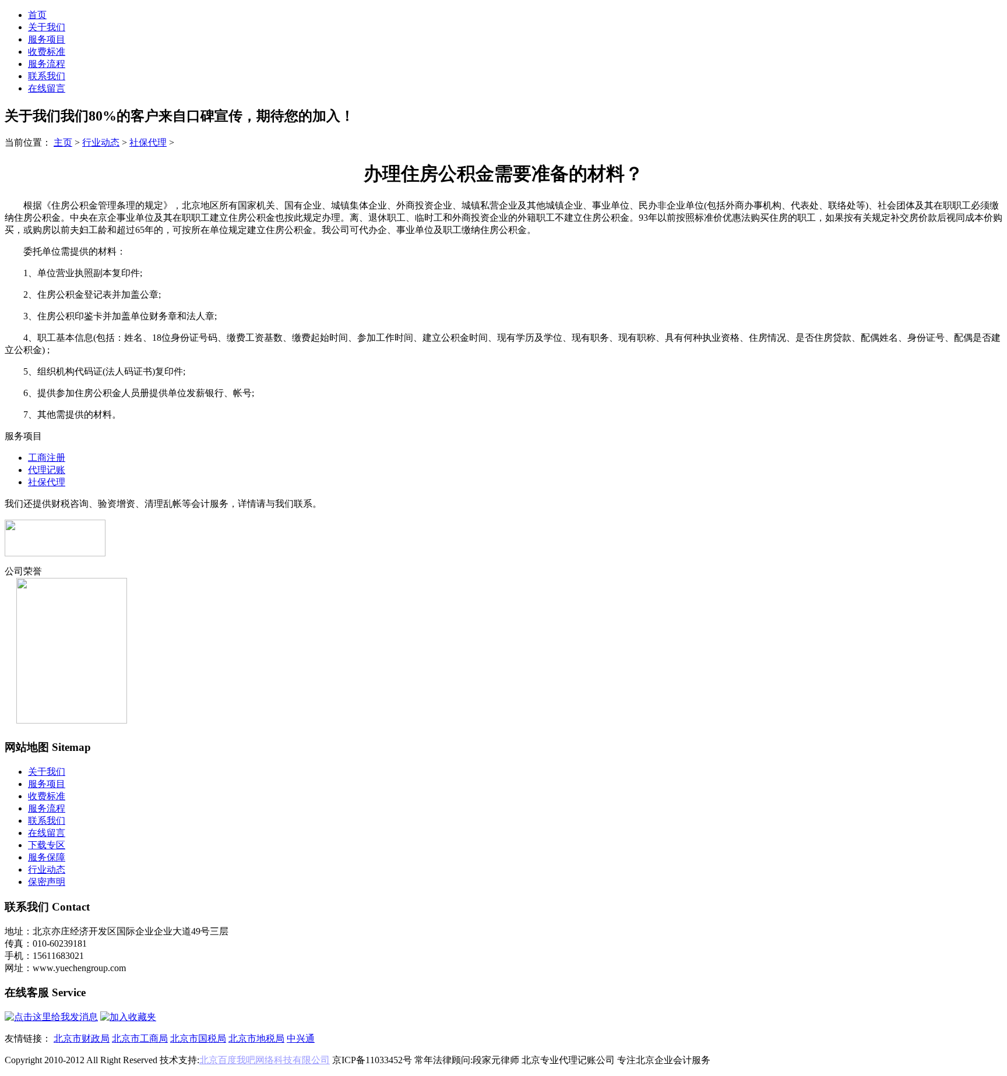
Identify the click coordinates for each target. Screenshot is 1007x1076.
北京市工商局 (140, 1038)
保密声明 (46, 882)
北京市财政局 (82, 1038)
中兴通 (301, 1038)
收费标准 (46, 52)
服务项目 (46, 39)
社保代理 (148, 142)
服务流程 (46, 64)
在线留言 (46, 88)
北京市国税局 (198, 1038)
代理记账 (46, 470)
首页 (37, 15)
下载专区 (46, 845)
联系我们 (46, 76)
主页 (63, 142)
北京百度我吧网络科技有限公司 (264, 1060)
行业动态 (100, 142)
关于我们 (46, 27)
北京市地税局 (256, 1038)
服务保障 (46, 857)
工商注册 (46, 458)
